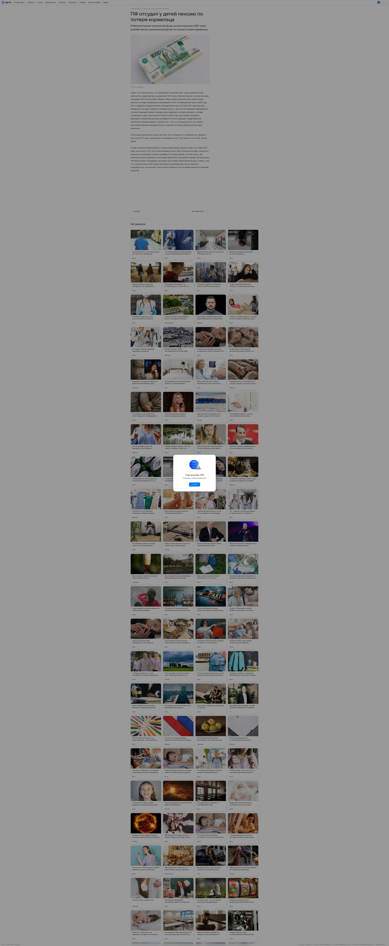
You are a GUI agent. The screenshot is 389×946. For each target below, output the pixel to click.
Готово (194, 484)
